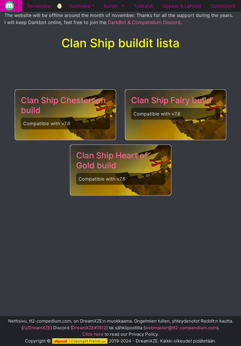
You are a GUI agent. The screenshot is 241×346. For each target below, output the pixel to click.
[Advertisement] (120, 70)
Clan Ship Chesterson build (63, 105)
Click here (92, 334)
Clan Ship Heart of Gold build (112, 160)
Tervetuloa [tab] (39, 6)
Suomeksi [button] (80, 6)
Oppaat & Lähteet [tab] (181, 6)
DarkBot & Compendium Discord (144, 22)
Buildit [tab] (111, 6)
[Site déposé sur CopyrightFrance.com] (80, 341)
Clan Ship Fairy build (171, 100)
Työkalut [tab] (143, 6)
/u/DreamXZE (37, 327)
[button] (11, 6)
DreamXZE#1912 (89, 327)
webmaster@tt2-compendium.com (181, 327)
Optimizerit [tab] (223, 6)
